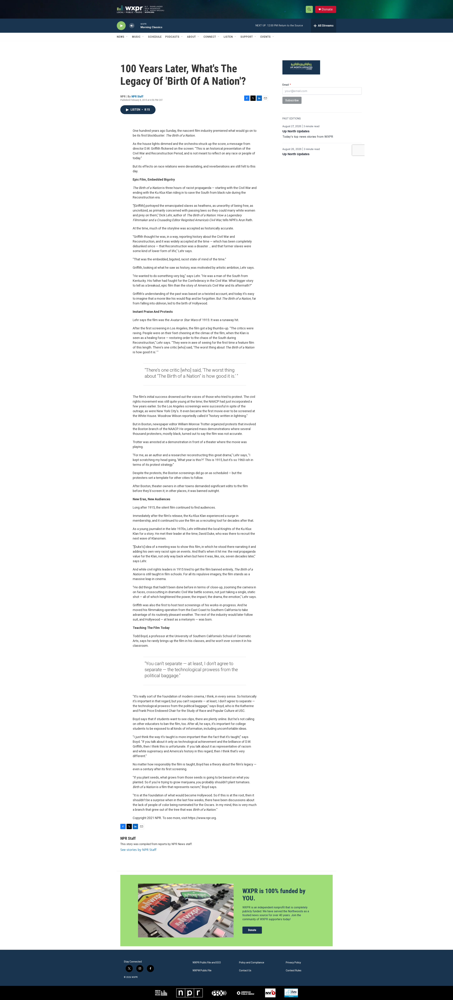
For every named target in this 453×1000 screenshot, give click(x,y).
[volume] (132, 26)
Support (246, 36)
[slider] (137, 25)
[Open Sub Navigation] (127, 36)
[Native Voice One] (270, 993)
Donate (327, 9)
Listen (228, 36)
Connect (209, 36)
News (120, 36)
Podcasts (172, 36)
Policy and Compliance (251, 962)
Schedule (155, 36)
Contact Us (245, 970)
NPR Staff (137, 96)
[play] (121, 26)
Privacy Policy (293, 962)
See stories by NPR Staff (138, 850)
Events (265, 36)
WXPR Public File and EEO (207, 962)
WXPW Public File (202, 970)
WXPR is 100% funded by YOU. (273, 894)
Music (136, 36)
